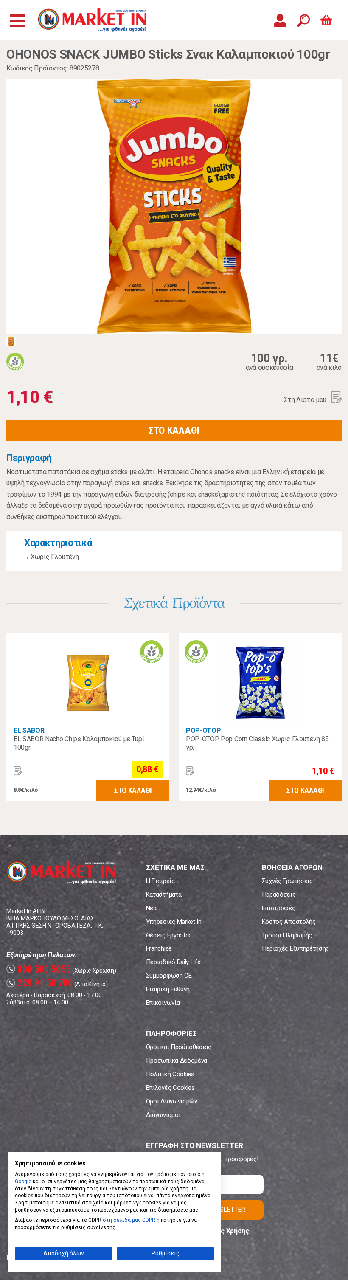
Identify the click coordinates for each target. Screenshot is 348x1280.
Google (23, 1181)
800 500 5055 (39, 969)
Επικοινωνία (163, 1003)
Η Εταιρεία (160, 881)
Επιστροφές (278, 908)
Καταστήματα (163, 894)
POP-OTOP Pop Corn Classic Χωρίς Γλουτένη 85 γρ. (257, 743)
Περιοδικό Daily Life (173, 962)
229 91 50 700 (40, 983)
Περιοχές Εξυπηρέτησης (295, 948)
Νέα (151, 908)
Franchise (159, 948)
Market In (92, 20)
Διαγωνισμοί (163, 1115)
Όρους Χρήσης (227, 1231)
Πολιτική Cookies (170, 1074)
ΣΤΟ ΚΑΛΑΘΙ (174, 430)
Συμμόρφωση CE (169, 975)
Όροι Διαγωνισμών (171, 1101)
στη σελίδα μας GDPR (129, 1220)
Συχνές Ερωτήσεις (287, 881)
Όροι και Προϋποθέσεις (178, 1047)
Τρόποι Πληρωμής (287, 935)
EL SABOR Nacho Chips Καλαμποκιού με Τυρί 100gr (79, 743)
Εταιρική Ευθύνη (168, 989)
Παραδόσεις (279, 894)
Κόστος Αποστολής (289, 922)
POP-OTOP (203, 730)
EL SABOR (29, 730)
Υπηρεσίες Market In (174, 922)
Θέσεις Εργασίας (169, 935)
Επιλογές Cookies (170, 1088)
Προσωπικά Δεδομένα (176, 1060)
